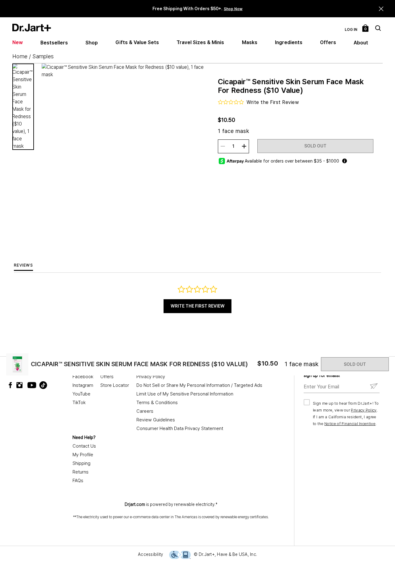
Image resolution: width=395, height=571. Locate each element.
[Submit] (374, 386)
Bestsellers (54, 43)
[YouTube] (30, 385)
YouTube (81, 394)
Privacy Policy (150, 376)
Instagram (83, 385)
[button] (381, 8)
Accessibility (150, 554)
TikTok (79, 402)
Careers (144, 411)
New (17, 42)
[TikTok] (39, 385)
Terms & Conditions (157, 402)
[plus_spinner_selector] (244, 146)
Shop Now (233, 9)
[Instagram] (21, 385)
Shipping (81, 463)
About (361, 43)
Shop (91, 43)
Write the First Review (198, 306)
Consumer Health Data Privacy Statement (179, 428)
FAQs (78, 480)
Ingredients (288, 42)
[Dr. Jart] (31, 27)
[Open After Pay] (344, 161)
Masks (249, 42)
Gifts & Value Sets (137, 42)
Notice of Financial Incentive (350, 423)
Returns (81, 472)
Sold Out (315, 145)
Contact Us (84, 446)
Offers (328, 42)
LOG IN (351, 29)
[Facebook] (11, 385)
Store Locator (114, 385)
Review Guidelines (155, 420)
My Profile (83, 454)
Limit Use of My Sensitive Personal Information (184, 394)
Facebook (83, 376)
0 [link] (365, 29)
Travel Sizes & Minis (200, 42)
